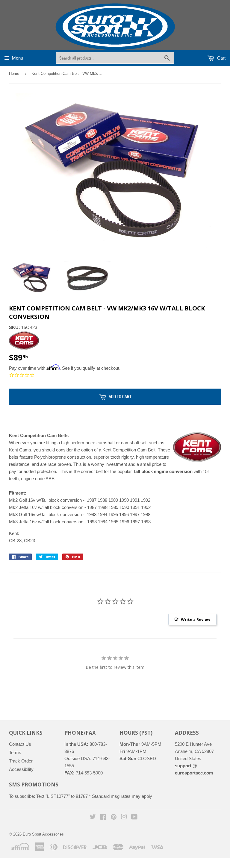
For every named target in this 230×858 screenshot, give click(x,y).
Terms (15, 752)
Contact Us (20, 744)
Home (14, 73)
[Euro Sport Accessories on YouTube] (134, 817)
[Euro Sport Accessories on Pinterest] (114, 817)
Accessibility (21, 769)
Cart (221, 57)
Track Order (21, 760)
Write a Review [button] (195, 619)
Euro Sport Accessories (43, 834)
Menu (17, 57)
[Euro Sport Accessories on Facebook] (103, 817)
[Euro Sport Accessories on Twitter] (93, 817)
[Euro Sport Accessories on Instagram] (124, 817)
